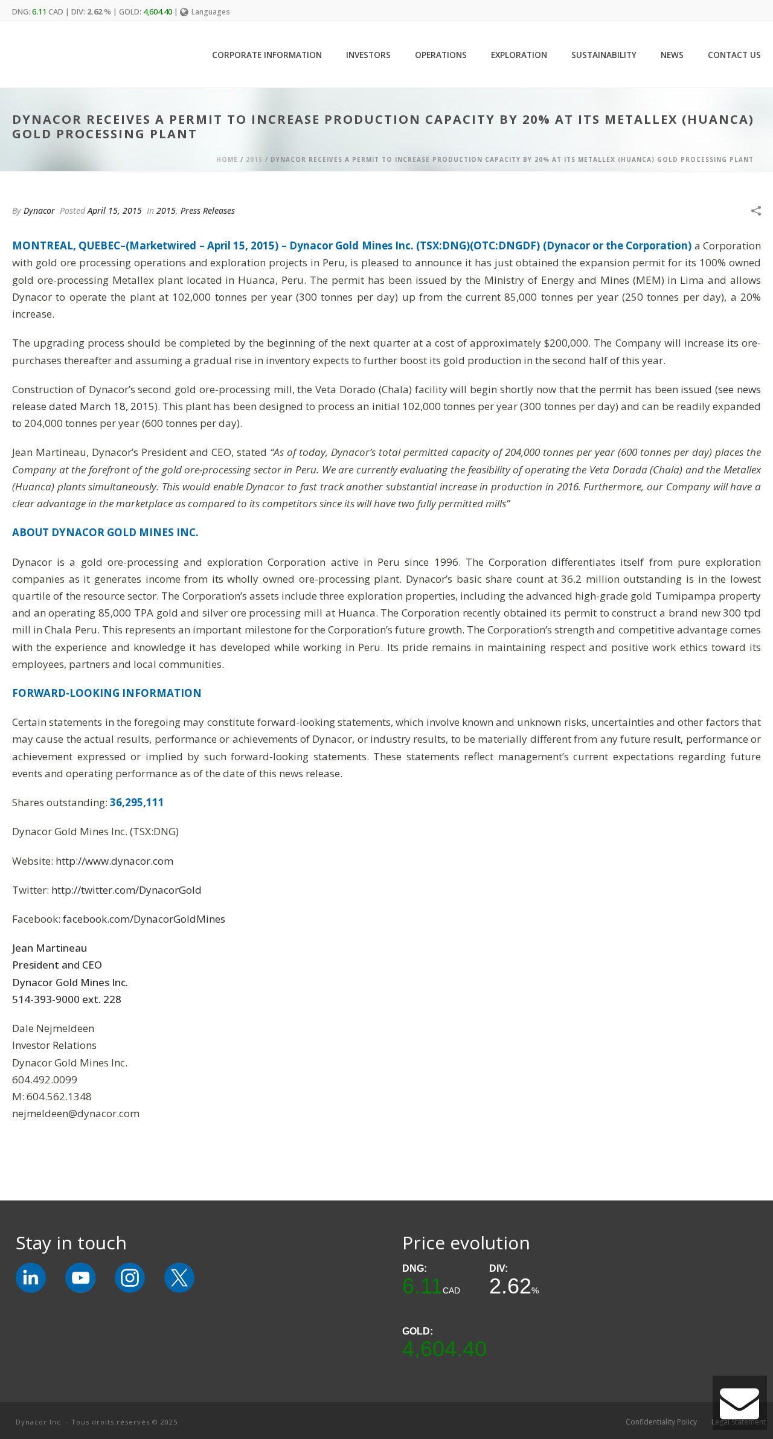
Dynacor (39, 210)
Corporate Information (267, 54)
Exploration (519, 54)
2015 (254, 159)
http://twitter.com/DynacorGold (126, 890)
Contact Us (734, 54)
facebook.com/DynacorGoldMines (144, 919)
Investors (368, 54)
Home (227, 159)
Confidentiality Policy (661, 1422)
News (672, 54)
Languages (210, 12)
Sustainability (604, 54)
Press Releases (208, 210)
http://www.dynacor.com (114, 861)
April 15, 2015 (115, 210)
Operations (441, 54)
